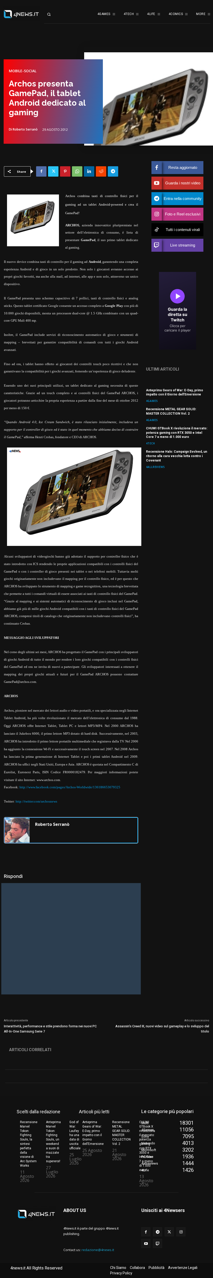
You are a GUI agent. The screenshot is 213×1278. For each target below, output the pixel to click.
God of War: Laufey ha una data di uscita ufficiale (75, 1135)
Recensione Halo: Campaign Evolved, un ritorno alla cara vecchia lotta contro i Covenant (176, 456)
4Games (152, 400)
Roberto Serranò (25, 129)
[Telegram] (113, 171)
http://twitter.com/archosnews (36, 801)
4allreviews (155, 466)
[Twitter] (53, 171)
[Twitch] (157, 1243)
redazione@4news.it (98, 1249)
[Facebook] (41, 171)
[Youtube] (145, 1243)
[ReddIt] (101, 171)
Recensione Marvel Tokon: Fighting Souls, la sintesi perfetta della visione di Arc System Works (28, 1143)
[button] (53, 14)
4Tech (150, 443)
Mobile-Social (22, 71)
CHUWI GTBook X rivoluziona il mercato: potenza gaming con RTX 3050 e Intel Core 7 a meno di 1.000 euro (176, 432)
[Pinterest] (65, 171)
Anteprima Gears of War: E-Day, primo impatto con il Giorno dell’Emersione (174, 392)
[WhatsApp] (77, 171)
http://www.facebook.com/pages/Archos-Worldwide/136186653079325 (69, 787)
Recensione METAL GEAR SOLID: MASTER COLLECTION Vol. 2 (171, 411)
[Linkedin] (89, 171)
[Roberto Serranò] (17, 830)
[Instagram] (180, 1231)
